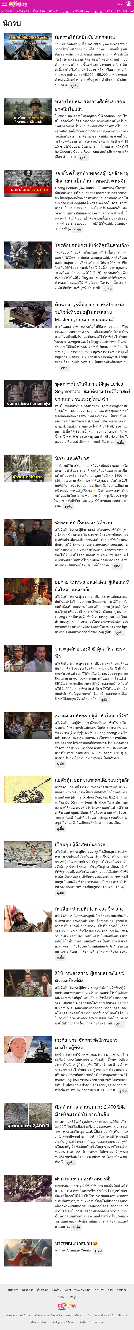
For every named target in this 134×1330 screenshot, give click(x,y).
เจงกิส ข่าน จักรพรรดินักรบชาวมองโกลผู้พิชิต (86, 1044)
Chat (65, 11)
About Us (122, 1315)
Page (73, 1297)
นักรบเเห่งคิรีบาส (72, 458)
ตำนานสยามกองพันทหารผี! (82, 1179)
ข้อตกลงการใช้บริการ (18, 1315)
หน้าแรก (7, 11)
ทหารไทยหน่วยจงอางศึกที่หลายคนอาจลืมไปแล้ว (90, 105)
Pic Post (97, 11)
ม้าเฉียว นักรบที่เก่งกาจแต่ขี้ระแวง (89, 909)
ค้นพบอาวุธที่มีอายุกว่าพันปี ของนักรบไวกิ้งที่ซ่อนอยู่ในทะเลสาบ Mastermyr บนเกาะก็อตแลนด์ (90, 312)
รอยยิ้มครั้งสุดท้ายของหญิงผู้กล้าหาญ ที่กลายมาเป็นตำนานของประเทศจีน (92, 177)
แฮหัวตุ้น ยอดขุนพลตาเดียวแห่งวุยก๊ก (92, 780)
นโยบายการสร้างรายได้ (100, 1315)
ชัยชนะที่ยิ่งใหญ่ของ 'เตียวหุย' (84, 522)
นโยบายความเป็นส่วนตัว (48, 1315)
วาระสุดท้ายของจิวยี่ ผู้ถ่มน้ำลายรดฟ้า (90, 652)
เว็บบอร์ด (39, 11)
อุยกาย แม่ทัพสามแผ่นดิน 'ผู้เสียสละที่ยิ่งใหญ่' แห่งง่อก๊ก (92, 585)
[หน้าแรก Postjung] (18, 4)
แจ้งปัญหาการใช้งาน (62, 1322)
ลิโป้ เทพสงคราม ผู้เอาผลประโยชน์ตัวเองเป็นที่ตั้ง (90, 977)
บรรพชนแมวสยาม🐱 (76, 1243)
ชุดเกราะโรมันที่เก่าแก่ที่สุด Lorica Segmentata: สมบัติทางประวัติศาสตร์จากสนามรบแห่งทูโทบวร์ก (92, 391)
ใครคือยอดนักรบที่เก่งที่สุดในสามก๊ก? (92, 245)
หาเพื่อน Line (81, 11)
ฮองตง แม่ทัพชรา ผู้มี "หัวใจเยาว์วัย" (91, 715)
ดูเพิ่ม (75, 85)
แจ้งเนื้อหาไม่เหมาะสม (90, 1322)
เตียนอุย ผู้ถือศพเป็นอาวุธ (80, 844)
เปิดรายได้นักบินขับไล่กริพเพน (85, 37)
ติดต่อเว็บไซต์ (39, 1322)
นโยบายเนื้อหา (74, 1315)
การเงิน (61, 1297)
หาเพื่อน (54, 11)
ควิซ (110, 11)
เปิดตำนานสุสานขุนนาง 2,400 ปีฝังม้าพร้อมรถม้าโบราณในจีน (90, 1110)
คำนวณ (122, 11)
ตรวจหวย (23, 11)
